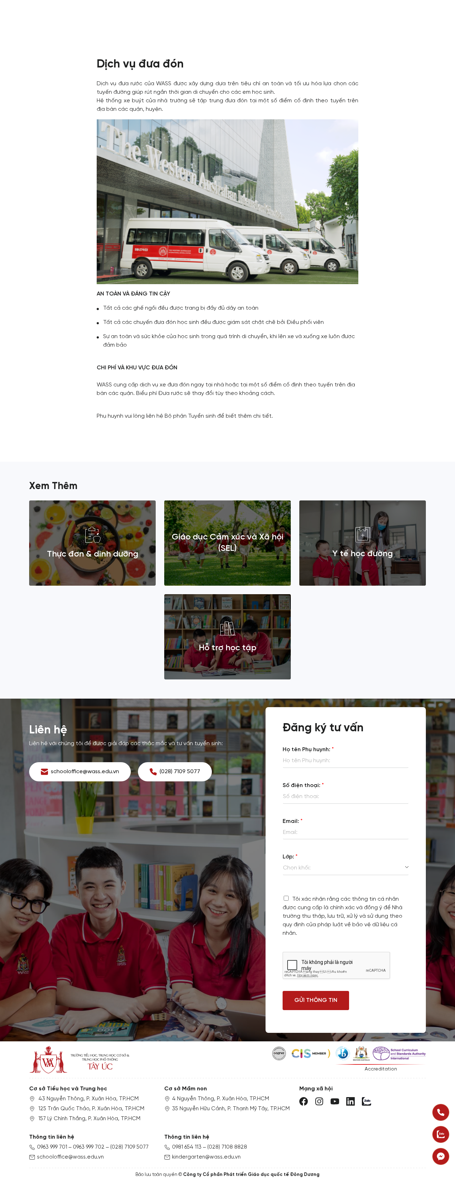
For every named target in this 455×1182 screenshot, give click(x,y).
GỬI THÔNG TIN (315, 1000)
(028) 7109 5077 (129, 1147)
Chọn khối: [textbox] (297, 868)
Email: (293, 821)
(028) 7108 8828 (227, 1147)
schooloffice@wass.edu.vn (70, 1157)
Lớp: (290, 857)
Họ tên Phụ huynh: (308, 750)
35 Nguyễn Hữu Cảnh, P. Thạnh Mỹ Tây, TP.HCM (231, 1109)
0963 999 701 (52, 1147)
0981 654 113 (187, 1147)
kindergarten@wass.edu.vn (206, 1157)
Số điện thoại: (303, 785)
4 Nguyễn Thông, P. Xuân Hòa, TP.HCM (220, 1099)
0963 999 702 (89, 1147)
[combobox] (346, 868)
